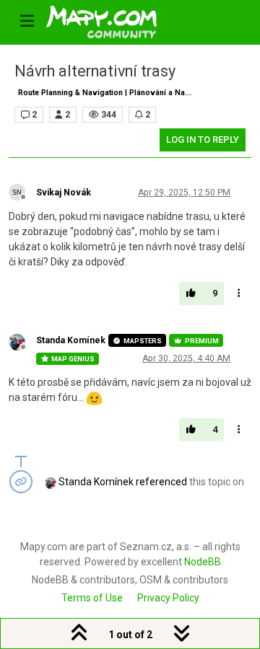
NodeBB (202, 562)
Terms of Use (92, 598)
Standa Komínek (70, 340)
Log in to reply (202, 139)
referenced (161, 481)
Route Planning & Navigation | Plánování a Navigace (107, 92)
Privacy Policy (168, 598)
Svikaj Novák (63, 192)
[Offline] (22, 191)
